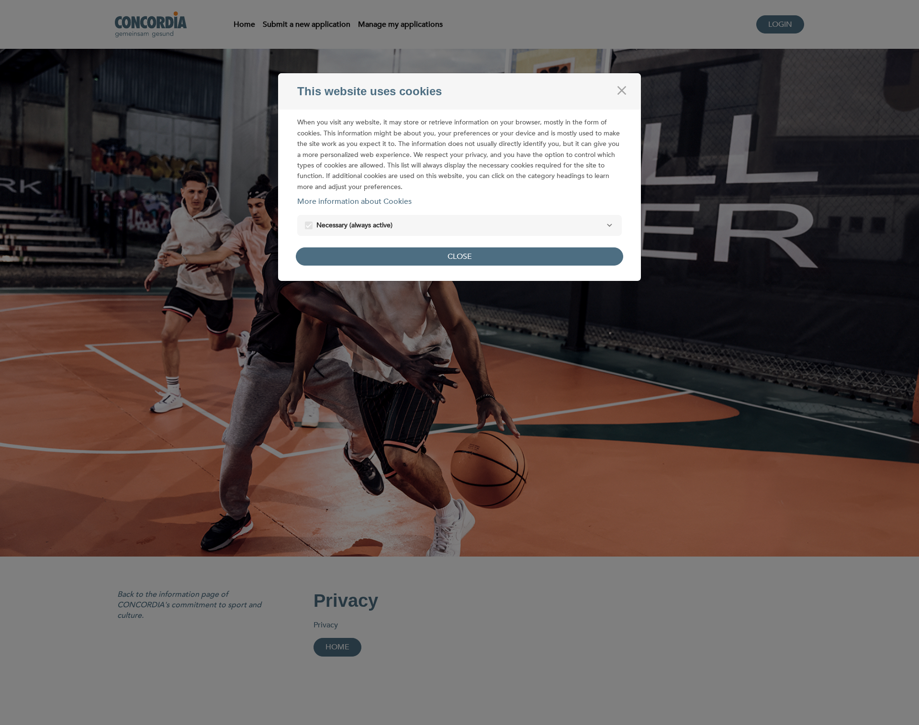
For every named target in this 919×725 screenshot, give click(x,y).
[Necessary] (609, 225)
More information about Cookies (354, 201)
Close (460, 256)
